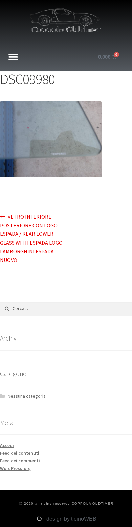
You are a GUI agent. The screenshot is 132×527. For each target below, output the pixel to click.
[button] (13, 57)
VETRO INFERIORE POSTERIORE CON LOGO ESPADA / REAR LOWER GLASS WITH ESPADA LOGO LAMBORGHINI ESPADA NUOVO (31, 238)
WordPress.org (15, 468)
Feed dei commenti (20, 461)
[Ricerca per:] (66, 308)
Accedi (7, 445)
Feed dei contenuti (19, 453)
